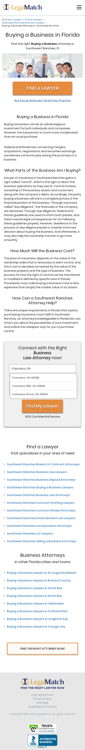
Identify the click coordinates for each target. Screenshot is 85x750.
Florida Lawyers (33, 19)
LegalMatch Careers (42, 707)
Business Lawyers (11, 19)
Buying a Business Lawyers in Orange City (36, 627)
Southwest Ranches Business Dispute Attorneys (41, 480)
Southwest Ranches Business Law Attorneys (38, 495)
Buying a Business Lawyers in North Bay (34, 596)
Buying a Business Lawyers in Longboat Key (37, 619)
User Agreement (42, 695)
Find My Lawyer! (42, 406)
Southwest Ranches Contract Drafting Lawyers (41, 503)
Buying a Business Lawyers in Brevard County (39, 580)
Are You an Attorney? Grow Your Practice (42, 100)
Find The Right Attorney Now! (42, 649)
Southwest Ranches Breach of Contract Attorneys (43, 464)
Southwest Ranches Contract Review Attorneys (41, 510)
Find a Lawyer (42, 88)
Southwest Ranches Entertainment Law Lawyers (41, 518)
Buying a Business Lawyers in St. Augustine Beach (41, 573)
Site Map (42, 703)
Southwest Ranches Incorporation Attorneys (39, 526)
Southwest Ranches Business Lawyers (23, 22)
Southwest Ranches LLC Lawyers (30, 533)
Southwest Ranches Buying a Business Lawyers (40, 487)
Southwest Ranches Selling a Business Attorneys (41, 541)
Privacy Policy (42, 699)
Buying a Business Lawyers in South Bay (34, 588)
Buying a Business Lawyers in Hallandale (35, 603)
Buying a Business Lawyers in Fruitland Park (37, 611)
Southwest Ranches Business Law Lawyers (37, 472)
